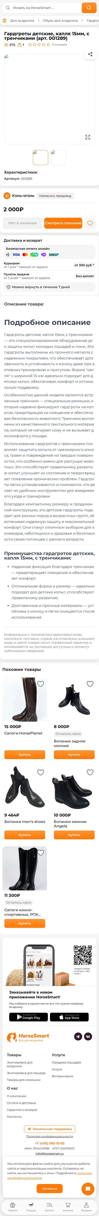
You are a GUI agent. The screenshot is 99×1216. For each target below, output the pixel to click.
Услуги (57, 1069)
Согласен (49, 1188)
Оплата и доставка (21, 1103)
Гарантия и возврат (22, 1110)
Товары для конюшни (24, 1080)
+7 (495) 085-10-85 (49, 1143)
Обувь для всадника (60, 20)
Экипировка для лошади (26, 1073)
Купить (25, 755)
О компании (16, 1096)
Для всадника (22, 20)
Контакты (14, 1116)
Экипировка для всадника (20, 1064)
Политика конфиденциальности (49, 1136)
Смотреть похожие (63, 223)
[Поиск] (89, 7)
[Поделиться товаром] (90, 54)
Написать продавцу (55, 196)
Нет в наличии (23, 223)
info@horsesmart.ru (50, 1153)
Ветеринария (62, 1076)
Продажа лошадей (66, 1062)
